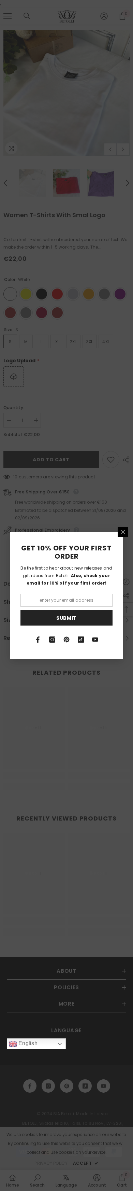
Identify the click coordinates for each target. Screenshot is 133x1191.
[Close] (123, 532)
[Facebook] (38, 639)
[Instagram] (52, 639)
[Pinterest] (66, 639)
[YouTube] (95, 639)
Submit (66, 618)
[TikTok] (81, 639)
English (27, 1043)
